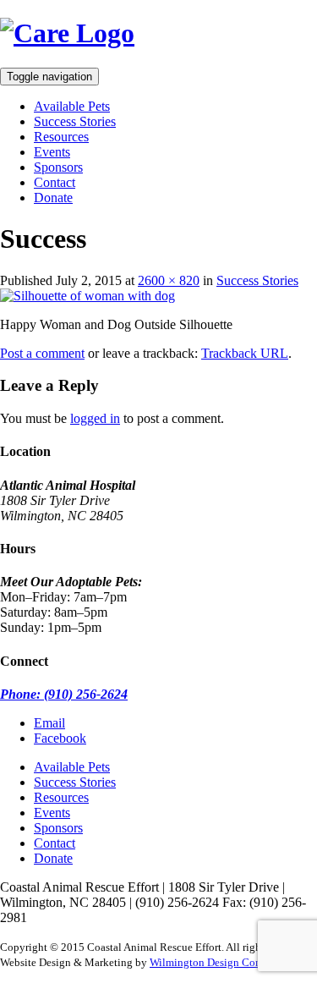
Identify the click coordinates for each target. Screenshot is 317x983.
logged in (95, 418)
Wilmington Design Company (218, 962)
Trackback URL (244, 353)
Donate (53, 197)
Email (49, 723)
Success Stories (75, 121)
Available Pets (72, 106)
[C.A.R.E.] (67, 33)
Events (52, 152)
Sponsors (58, 167)
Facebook (60, 738)
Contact (54, 182)
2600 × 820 (168, 280)
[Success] (87, 295)
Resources (61, 136)
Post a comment (42, 353)
